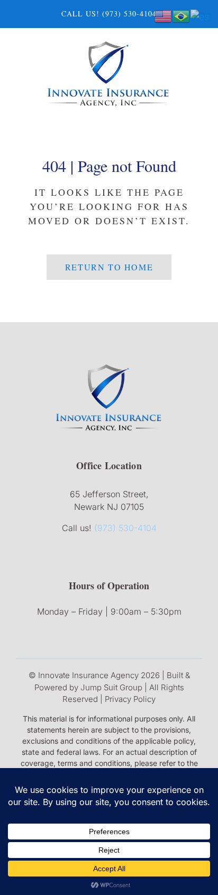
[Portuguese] (181, 15)
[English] (163, 15)
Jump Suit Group (111, 687)
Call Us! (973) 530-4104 (109, 13)
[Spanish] (200, 15)
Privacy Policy (130, 699)
